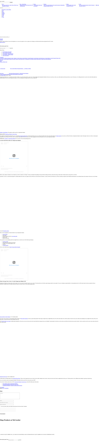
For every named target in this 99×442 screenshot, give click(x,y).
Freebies (1, 39)
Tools (80, 4)
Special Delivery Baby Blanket (5, 316)
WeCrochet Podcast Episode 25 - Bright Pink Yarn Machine (18, 73)
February (1, 61)
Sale (2, 16)
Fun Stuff (13, 59)
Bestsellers (70, 5)
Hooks (35, 4)
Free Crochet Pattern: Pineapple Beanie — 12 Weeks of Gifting (20, 68)
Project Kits (29, 5)
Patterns (45, 4)
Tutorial (42, 59)
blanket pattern (58, 135)
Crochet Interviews (41, 58)
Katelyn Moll (3, 75)
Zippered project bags (3, 376)
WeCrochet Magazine (47, 59)
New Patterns (31, 59)
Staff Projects (39, 59)
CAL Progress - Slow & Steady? (8, 53)
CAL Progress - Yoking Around (8, 54)
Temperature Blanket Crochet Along (11, 134)
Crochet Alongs (19, 58)
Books (67, 4)
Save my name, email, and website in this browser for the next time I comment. (14, 406)
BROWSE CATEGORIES (6, 9)
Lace (17, 5)
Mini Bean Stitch (6, 230)
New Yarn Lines (4, 5)
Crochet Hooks (36, 5)
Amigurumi (9, 58)
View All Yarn (14, 5)
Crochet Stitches (47, 58)
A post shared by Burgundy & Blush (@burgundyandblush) (14, 171)
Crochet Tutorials (53, 58)
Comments (2, 387)
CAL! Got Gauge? (6, 55)
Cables (12, 58)
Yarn (3, 4)
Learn (98, 5)
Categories (1, 57)
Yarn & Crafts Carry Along (5, 321)
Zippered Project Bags (16, 378)
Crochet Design (24, 58)
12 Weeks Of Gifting (3, 58)
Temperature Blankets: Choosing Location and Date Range (12, 385)
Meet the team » (2, 42)
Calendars (15, 58)
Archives (1, 60)
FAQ (1, 59)
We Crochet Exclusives (56, 5)
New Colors (10, 5)
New (44, 5)
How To (24, 59)
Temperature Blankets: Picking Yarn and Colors (10, 384)
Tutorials (1, 38)
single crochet (5, 234)
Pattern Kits (22, 5)
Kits (2, 11)
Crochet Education (30, 58)
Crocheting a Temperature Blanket (9, 138)
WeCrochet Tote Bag (24, 318)
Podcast (35, 59)
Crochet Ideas (36, 58)
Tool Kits (25, 5)
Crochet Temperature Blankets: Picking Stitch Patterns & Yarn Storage (11, 74)
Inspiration (27, 59)
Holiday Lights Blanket (4, 132)
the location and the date (23, 135)
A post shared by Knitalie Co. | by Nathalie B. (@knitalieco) (14, 278)
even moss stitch (14, 236)
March (4, 61)
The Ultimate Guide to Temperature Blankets (10, 383)
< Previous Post (2, 68)
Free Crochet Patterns (48, 5)
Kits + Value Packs (23, 4)
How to (3, 388)
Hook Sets (40, 5)
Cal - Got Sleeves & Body (7, 52)
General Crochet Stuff (18, 59)
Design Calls (58, 58)
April (6, 61)
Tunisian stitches (5, 245)
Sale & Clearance (91, 5)
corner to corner (5, 241)
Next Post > (2, 73)
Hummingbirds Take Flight (7, 51)
